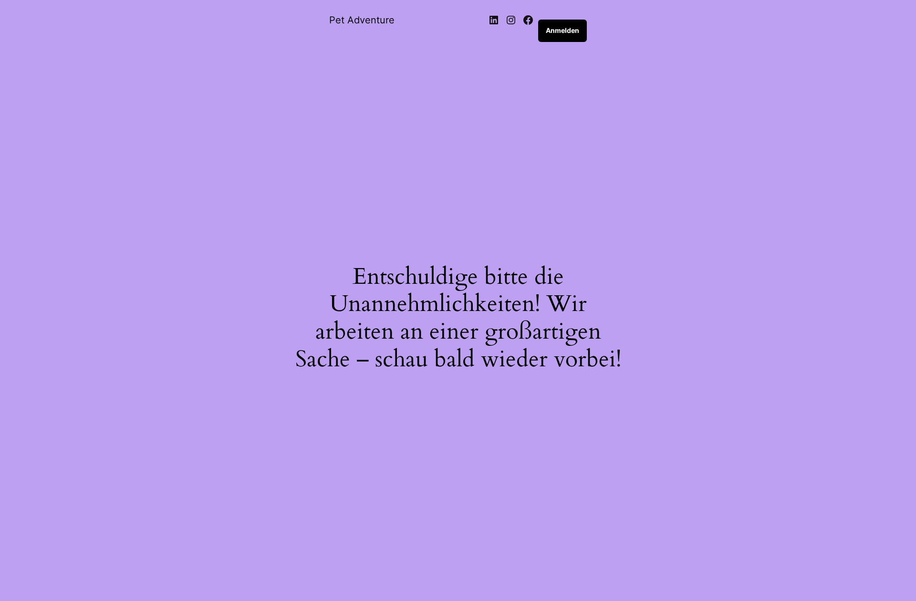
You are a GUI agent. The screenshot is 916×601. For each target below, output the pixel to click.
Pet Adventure (362, 20)
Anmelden (562, 30)
